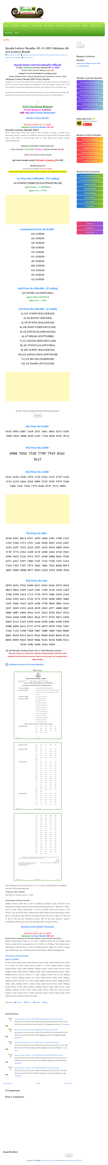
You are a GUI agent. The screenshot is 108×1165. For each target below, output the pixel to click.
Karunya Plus (61, 26)
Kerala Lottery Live (90, 184)
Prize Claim (90, 206)
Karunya (85, 26)
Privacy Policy (89, 232)
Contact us (89, 228)
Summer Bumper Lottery (90, 144)
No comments (28, 57)
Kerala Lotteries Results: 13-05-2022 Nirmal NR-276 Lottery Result (37, 1068)
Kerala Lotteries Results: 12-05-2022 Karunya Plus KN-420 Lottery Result (39, 1055)
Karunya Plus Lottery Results (90, 95)
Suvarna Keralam (73, 26)
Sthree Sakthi (36, 26)
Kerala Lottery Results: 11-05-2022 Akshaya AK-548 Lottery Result (37, 1042)
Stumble (37, 1002)
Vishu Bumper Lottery (90, 148)
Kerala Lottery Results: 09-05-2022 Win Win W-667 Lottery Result (36, 1030)
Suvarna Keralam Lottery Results (90, 99)
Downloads (8, 33)
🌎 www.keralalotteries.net (46, 1160)
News (17, 33)
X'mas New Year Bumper (90, 139)
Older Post (68, 1083)
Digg (46, 1002)
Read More (66, 1024)
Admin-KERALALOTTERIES (73, 1160)
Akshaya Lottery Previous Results (26, 664)
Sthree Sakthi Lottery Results (90, 86)
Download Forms (90, 193)
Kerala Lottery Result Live (58, 55)
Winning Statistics (90, 189)
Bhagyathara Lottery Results (89, 82)
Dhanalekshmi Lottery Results (90, 91)
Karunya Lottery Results (90, 104)
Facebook (19, 1002)
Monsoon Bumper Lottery (90, 152)
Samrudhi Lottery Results (89, 108)
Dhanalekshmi (49, 26)
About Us (90, 224)
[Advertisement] (37, 209)
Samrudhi (15, 26)
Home (7, 26)
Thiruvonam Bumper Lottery (89, 156)
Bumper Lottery (95, 26)
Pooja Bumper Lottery (90, 161)
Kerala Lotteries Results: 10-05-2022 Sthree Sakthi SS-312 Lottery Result (39, 1019)
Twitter (28, 1002)
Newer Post (7, 1083)
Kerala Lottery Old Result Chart (89, 180)
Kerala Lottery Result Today (90, 176)
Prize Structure (90, 197)
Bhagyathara (25, 26)
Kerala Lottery (45, 55)
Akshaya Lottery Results (31, 55)
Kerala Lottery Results (12, 57)
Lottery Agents (90, 202)
